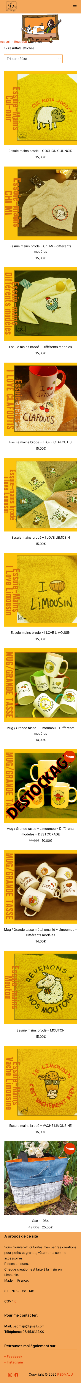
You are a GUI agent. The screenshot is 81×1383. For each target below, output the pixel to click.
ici (15, 1301)
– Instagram (13, 1362)
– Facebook (13, 1357)
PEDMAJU (65, 1374)
